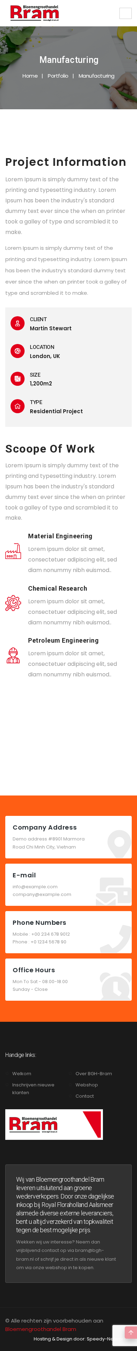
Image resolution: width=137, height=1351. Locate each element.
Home (30, 75)
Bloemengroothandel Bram (40, 1329)
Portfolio (58, 75)
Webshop (87, 1085)
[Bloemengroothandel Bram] (35, 13)
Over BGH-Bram (94, 1073)
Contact (85, 1096)
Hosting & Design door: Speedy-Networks (81, 1339)
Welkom (21, 1073)
